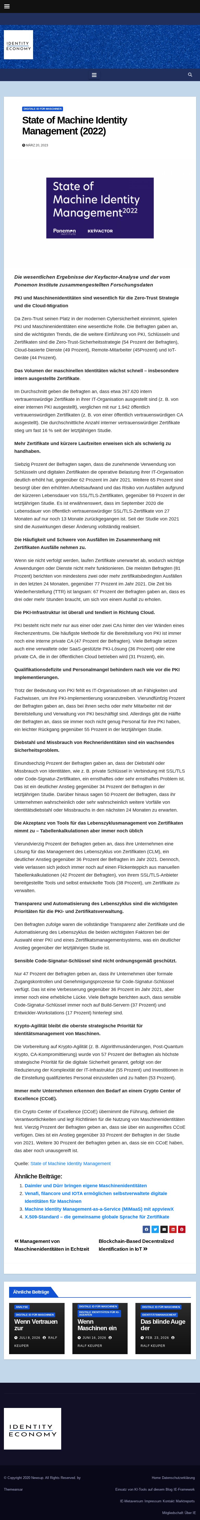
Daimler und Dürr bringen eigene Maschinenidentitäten (86, 1185)
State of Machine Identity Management (70, 1163)
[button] (190, 75)
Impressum (153, 1501)
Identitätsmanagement (159, 1314)
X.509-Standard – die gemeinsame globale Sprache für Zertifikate (97, 1216)
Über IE (190, 1513)
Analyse (22, 1307)
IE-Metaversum (131, 1501)
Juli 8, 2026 (29, 1338)
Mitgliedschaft (172, 1513)
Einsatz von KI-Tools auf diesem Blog (143, 1489)
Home (156, 1478)
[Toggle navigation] (94, 75)
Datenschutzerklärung (178, 1478)
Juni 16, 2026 (94, 1338)
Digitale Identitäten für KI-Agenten (99, 1313)
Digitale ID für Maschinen (42, 108)
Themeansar (13, 1489)
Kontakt (168, 1501)
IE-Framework (184, 1489)
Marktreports (185, 1501)
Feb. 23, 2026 (157, 1338)
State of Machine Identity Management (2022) (74, 125)
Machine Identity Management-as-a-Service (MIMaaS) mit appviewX (99, 1209)
